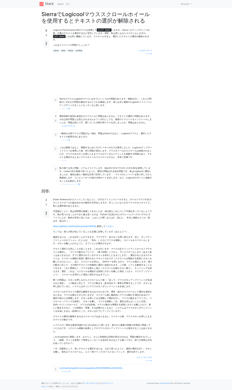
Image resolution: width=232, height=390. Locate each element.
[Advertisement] (102, 74)
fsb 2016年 (66, 109)
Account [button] (185, 4)
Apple (61, 4)
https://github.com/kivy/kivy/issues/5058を (75, 226)
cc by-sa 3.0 (164, 383)
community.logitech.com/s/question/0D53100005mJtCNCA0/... (91, 368)
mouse (70, 51)
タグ (68, 4)
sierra (63, 51)
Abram (64, 161)
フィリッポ (66, 371)
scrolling (79, 51)
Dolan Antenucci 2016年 (71, 184)
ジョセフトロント (145, 51)
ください (109, 226)
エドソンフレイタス (144, 357)
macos (56, 51)
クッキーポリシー (90, 383)
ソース (149, 54)
